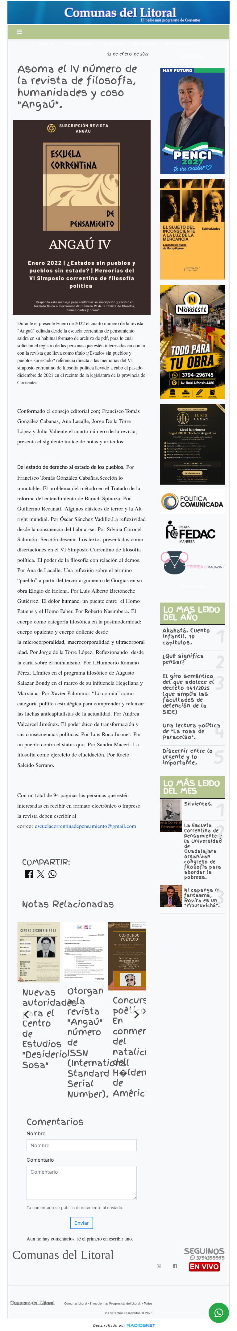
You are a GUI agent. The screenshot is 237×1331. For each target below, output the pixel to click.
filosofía (113, 44)
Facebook (192, 56)
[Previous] (27, 1014)
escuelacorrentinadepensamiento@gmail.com (85, 825)
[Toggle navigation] (19, 32)
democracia (78, 44)
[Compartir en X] (40, 876)
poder (46, 44)
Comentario (40, 1160)
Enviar (81, 1223)
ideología (145, 44)
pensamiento (182, 44)
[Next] (136, 1014)
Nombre (36, 1133)
